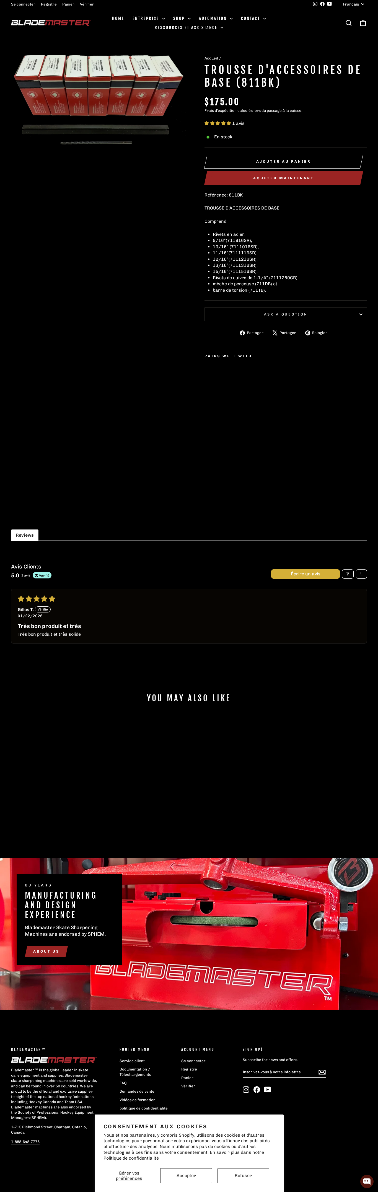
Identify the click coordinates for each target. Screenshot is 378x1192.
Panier (68, 4)
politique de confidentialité (144, 1108)
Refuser (243, 1175)
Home (118, 18)
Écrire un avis (305, 573)
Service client (132, 1061)
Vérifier (87, 4)
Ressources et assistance (187, 27)
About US (46, 951)
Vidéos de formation (138, 1100)
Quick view (53, 795)
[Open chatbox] (367, 1181)
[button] (218, 123)
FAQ (123, 1083)
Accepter (186, 1175)
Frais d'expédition (220, 110)
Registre (49, 4)
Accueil (211, 58)
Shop (180, 18)
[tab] (24, 535)
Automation (214, 18)
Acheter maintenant (283, 178)
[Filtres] (348, 574)
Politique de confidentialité (131, 1158)
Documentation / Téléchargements (135, 1072)
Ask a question (286, 314)
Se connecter (23, 4)
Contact (251, 18)
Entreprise (147, 18)
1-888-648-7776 (25, 1141)
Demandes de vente (137, 1091)
